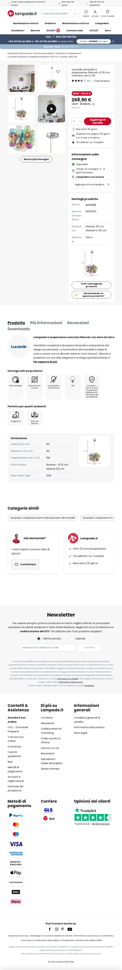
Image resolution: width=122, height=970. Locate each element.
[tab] (16, 323)
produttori (89, 685)
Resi (10, 762)
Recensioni (78, 322)
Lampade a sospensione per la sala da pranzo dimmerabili (42, 517)
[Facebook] (52, 929)
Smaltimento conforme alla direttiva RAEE (81, 940)
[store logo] (22, 13)
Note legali (80, 733)
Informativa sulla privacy (71, 682)
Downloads (19, 329)
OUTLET (93, 30)
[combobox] (60, 13)
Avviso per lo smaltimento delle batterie (41, 940)
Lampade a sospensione (67, 53)
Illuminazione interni (44, 53)
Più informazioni (46, 322)
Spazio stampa (50, 769)
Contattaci (14, 746)
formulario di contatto (67, 678)
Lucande (90, 204)
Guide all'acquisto (52, 763)
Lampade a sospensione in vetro (101, 517)
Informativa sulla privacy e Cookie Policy (94, 935)
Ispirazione (47, 759)
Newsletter (48, 723)
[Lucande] (19, 346)
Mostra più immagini (36, 159)
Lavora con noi (50, 748)
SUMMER (94, 41)
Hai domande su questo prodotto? (93, 295)
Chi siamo (47, 718)
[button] (21, 108)
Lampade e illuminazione (20, 53)
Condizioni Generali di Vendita (57, 935)
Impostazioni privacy (18, 935)
